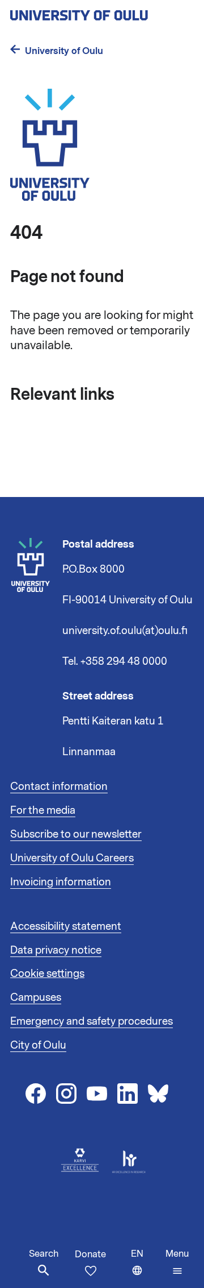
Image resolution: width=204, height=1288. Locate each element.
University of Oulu (64, 50)
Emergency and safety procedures (91, 1021)
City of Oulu (38, 1045)
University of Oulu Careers (72, 858)
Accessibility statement (65, 926)
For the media (42, 810)
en (145, 1268)
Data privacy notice (55, 950)
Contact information (59, 786)
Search (43, 1254)
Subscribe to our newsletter (76, 834)
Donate (90, 1254)
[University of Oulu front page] (102, 12)
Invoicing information (60, 882)
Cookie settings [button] (47, 973)
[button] (177, 1262)
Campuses (35, 997)
